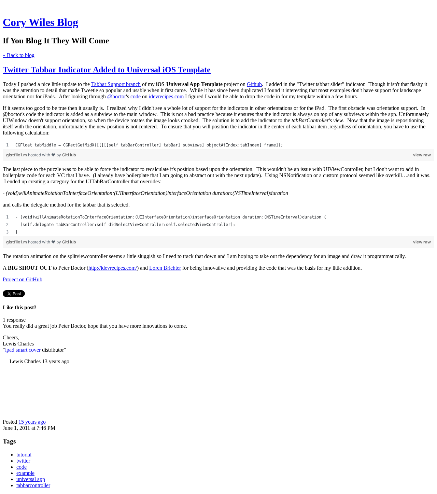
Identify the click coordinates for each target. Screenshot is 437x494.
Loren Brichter (165, 268)
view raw (422, 154)
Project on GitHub (22, 279)
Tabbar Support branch (116, 84)
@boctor (116, 96)
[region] (218, 145)
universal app (30, 479)
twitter (23, 461)
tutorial (23, 454)
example (25, 473)
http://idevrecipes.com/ (112, 268)
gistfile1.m (17, 154)
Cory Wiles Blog (40, 22)
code (135, 96)
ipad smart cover (23, 350)
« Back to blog (18, 55)
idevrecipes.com (166, 96)
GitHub (69, 154)
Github (254, 84)
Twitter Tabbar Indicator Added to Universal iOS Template (107, 69)
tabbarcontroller (33, 485)
